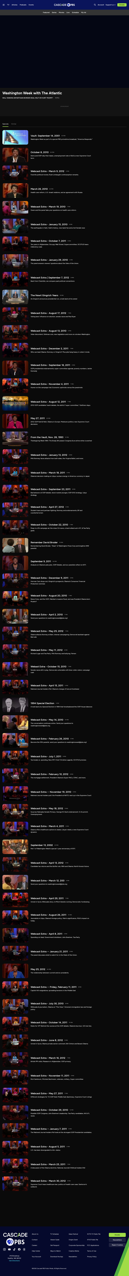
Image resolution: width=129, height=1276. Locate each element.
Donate (122, 5)
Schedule (75, 12)
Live (68, 12)
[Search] (95, 5)
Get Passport (54, 1245)
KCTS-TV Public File (93, 1234)
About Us (35, 1234)
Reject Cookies (117, 1245)
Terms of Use (91, 1251)
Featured (46, 12)
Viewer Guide (54, 1240)
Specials (5, 124)
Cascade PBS (41, 1268)
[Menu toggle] (3, 5)
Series (54, 12)
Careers (34, 1245)
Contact (34, 1240)
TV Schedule (54, 1234)
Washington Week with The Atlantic (32, 93)
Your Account (36, 1257)
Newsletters (117, 1240)
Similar (13, 124)
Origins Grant (73, 1240)
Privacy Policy (92, 1257)
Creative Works (74, 1251)
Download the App (56, 1257)
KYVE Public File (92, 1240)
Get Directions (14, 1261)
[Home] (15, 1239)
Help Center (36, 1251)
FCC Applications (93, 1245)
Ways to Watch (55, 1251)
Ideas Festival (73, 1234)
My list (83, 12)
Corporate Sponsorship (77, 1245)
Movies (61, 12)
